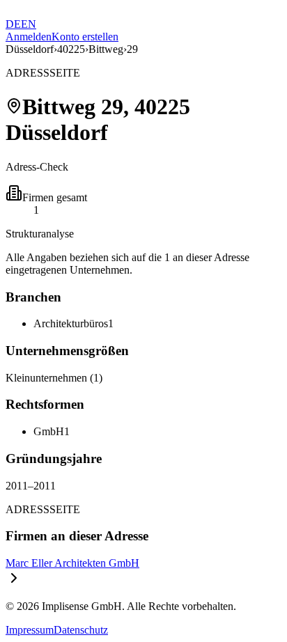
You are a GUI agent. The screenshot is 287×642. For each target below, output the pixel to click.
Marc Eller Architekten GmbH (72, 563)
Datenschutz (81, 630)
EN (28, 24)
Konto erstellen (85, 36)
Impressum (30, 630)
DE (13, 24)
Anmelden (29, 36)
